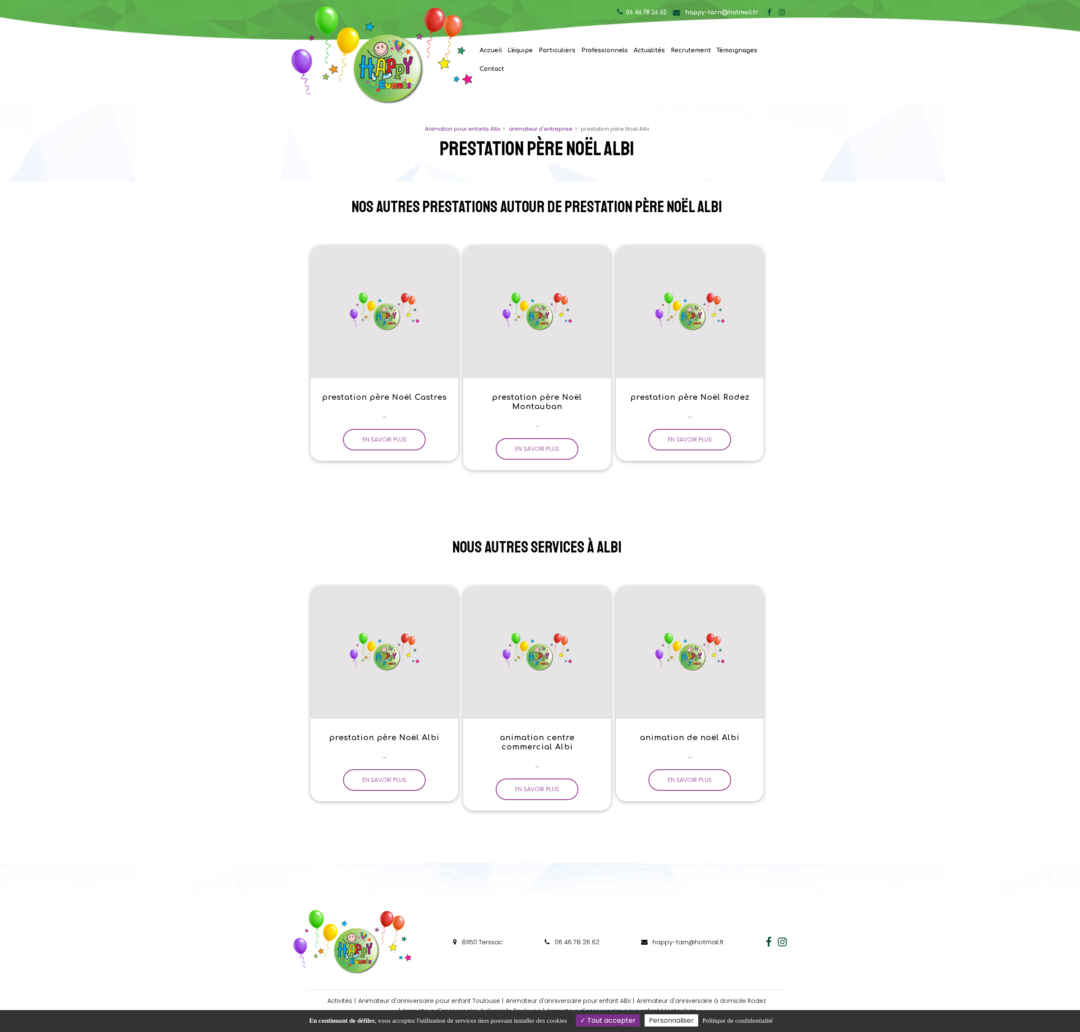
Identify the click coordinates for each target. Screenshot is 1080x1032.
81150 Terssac (481, 942)
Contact (492, 69)
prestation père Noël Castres (384, 397)
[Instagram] (782, 12)
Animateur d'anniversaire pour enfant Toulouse (429, 1001)
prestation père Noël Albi (384, 737)
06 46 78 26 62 (576, 942)
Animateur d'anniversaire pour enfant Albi (568, 1001)
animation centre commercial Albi (537, 742)
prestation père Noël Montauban (537, 402)
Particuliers (557, 50)
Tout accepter (611, 1020)
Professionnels (604, 50)
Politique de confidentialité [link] (737, 1020)
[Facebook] (769, 12)
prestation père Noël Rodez (689, 397)
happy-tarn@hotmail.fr (720, 12)
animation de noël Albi (690, 737)
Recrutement (691, 50)
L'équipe (520, 50)
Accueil (491, 50)
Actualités (649, 50)
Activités (339, 1001)
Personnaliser (671, 1020)
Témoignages (736, 50)
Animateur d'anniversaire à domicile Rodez (701, 1001)
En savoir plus (384, 439)
